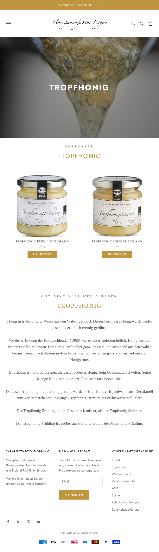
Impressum (118, 467)
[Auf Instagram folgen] (28, 522)
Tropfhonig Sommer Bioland (117, 241)
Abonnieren (74, 495)
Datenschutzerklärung (125, 509)
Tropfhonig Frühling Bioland (42, 241)
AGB (115, 488)
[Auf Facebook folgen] (8, 522)
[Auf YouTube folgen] (38, 522)
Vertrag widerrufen (124, 481)
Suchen (116, 495)
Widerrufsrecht (121, 474)
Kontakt (116, 460)
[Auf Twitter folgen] (18, 522)
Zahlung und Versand (126, 502)
